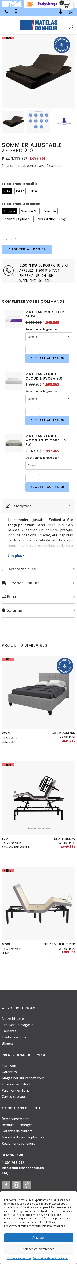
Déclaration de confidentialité (50, 1258)
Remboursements (15, 1118)
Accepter (38, 1237)
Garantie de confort (17, 1131)
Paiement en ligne (16, 1090)
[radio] (7, 191)
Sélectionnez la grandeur (21, 204)
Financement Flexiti (16, 1084)
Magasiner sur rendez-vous (23, 1078)
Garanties (9, 1072)
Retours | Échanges (17, 1125)
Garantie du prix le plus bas (23, 1137)
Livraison (9, 1065)
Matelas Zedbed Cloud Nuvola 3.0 (44, 376)
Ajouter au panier (27, 249)
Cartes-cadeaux (14, 1096)
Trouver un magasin (17, 1025)
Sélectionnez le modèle (19, 183)
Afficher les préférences (38, 1249)
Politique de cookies (19, 1258)
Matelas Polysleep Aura (44, 314)
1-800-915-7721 (47, 270)
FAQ (5, 1173)
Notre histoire (13, 1019)
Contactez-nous (14, 1037)
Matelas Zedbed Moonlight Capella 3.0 (45, 440)
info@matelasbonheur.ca (23, 1168)
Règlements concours (18, 1143)
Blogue (7, 1043)
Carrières (9, 1031)
